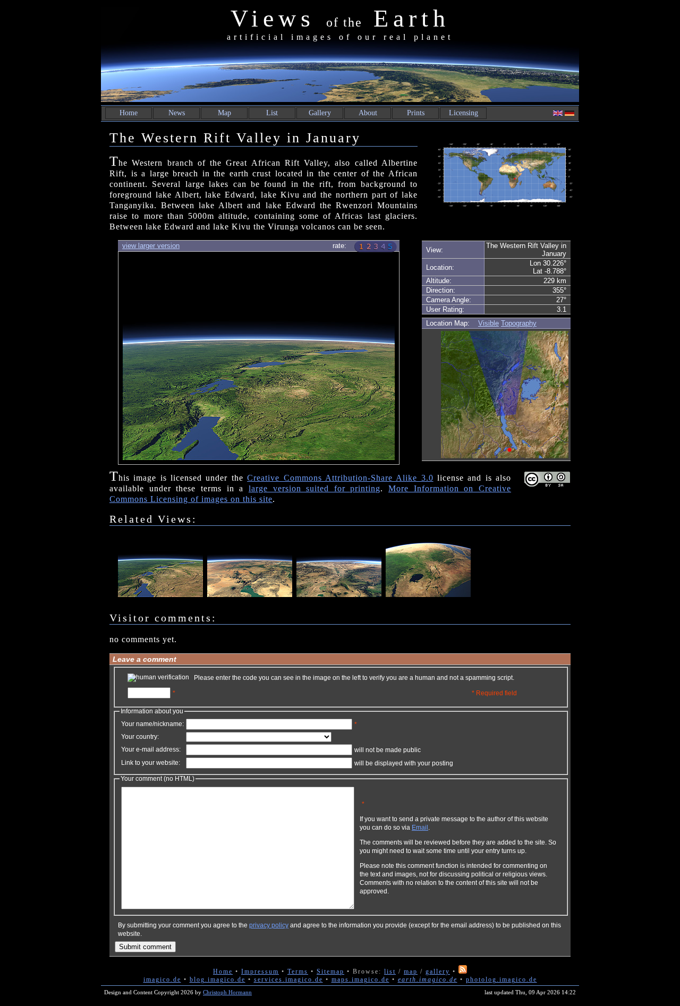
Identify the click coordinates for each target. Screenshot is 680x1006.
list (390, 971)
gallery (438, 971)
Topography (519, 323)
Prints (415, 113)
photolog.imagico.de (501, 979)
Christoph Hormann (227, 992)
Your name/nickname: (152, 724)
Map (224, 113)
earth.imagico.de (427, 979)
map (411, 971)
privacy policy (268, 925)
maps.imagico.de (360, 979)
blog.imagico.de (217, 979)
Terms (297, 971)
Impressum (260, 971)
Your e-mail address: (151, 749)
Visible (488, 323)
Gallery (320, 113)
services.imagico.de (288, 979)
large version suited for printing (315, 488)
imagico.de (162, 979)
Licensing (463, 113)
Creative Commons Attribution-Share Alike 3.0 (340, 477)
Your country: (140, 736)
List (272, 113)
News (176, 113)
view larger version (151, 246)
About (368, 113)
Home (129, 113)
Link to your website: (150, 762)
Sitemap (330, 971)
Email (420, 827)
